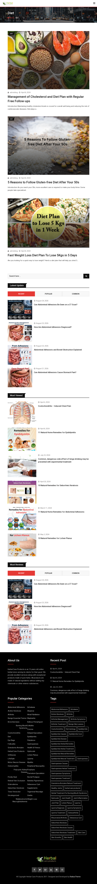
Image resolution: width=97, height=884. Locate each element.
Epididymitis (31, 737)
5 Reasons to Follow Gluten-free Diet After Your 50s (43, 182)
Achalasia (31, 707)
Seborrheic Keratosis (16, 788)
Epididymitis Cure (75, 734)
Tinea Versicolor (14, 792)
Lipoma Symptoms (74, 808)
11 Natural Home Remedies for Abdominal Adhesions (61, 512)
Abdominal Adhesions (16, 707)
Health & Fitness (33, 748)
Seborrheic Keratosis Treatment (63, 833)
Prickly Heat (12, 777)
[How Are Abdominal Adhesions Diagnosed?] (20, 332)
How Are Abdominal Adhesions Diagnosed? (53, 327)
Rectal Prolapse (33, 777)
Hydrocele (31, 751)
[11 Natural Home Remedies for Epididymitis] (22, 439)
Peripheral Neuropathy (35, 766)
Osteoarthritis (73, 813)
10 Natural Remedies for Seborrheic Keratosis (58, 485)
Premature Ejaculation (35, 773)
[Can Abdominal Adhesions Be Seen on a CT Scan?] (20, 310)
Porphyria (31, 770)
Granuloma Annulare (16, 748)
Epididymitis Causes (58, 734)
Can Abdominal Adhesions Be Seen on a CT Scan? (55, 304)
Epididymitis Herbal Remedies (62, 744)
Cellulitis (30, 726)
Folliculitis (11, 744)
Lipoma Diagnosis (57, 808)
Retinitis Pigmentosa (35, 781)
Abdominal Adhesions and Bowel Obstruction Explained (58, 350)
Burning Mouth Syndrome (21, 727)
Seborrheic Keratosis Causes (62, 828)
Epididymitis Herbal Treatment (62, 749)
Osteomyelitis (13, 766)
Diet (9, 737)
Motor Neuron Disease (16, 762)
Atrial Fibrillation (33, 714)
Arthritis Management (59, 719)
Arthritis (11, 714)
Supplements (32, 788)
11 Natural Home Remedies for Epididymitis (57, 432)
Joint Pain (55, 803)
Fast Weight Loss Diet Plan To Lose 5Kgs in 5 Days (42, 255)
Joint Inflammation (80, 798)
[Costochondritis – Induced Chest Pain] (22, 412)
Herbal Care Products (16, 751)
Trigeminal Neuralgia (35, 792)
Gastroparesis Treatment (60, 778)
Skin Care (81, 833)
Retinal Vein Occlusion (16, 781)
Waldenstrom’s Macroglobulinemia (20, 800)
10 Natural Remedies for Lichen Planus (55, 538)
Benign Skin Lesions (76, 724)
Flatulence (31, 740)
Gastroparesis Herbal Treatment (63, 768)
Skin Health (68, 837)
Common (75, 294)
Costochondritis (14, 733)
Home (11, 18)
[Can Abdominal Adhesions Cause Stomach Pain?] (20, 377)
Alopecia (30, 711)
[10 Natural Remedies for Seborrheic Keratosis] (22, 492)
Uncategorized (13, 795)
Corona (30, 729)
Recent (21, 294)
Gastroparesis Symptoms (60, 773)
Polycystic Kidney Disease (20, 771)
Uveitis (29, 795)
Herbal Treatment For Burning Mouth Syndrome (69, 793)
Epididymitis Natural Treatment (63, 759)
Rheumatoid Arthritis (59, 818)
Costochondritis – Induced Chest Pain (54, 406)
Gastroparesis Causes (59, 763)
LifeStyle (11, 759)
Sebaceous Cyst (33, 784)
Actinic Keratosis (14, 711)
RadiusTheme (75, 877)
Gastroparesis (32, 744)
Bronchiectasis (13, 722)
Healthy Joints (56, 788)
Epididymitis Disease (59, 739)
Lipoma (30, 759)
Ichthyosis (12, 755)
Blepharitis (31, 718)
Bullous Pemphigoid (35, 722)
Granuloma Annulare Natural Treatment (66, 783)
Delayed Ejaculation (34, 733)
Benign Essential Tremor (17, 718)
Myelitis (30, 762)
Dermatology (71, 729)
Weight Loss (32, 799)
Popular (48, 294)
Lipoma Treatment (58, 813)
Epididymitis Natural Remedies (62, 754)
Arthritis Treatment (58, 724)
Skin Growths (56, 837)
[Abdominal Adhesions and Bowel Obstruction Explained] (20, 355)
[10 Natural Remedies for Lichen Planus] (22, 545)
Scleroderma (13, 784)
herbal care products (72, 788)
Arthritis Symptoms (78, 719)
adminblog (14, 92)
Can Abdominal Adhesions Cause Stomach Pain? (55, 372)
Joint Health (66, 798)
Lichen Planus (32, 755)
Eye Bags (11, 740)
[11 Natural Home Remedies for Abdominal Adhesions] (22, 518)
